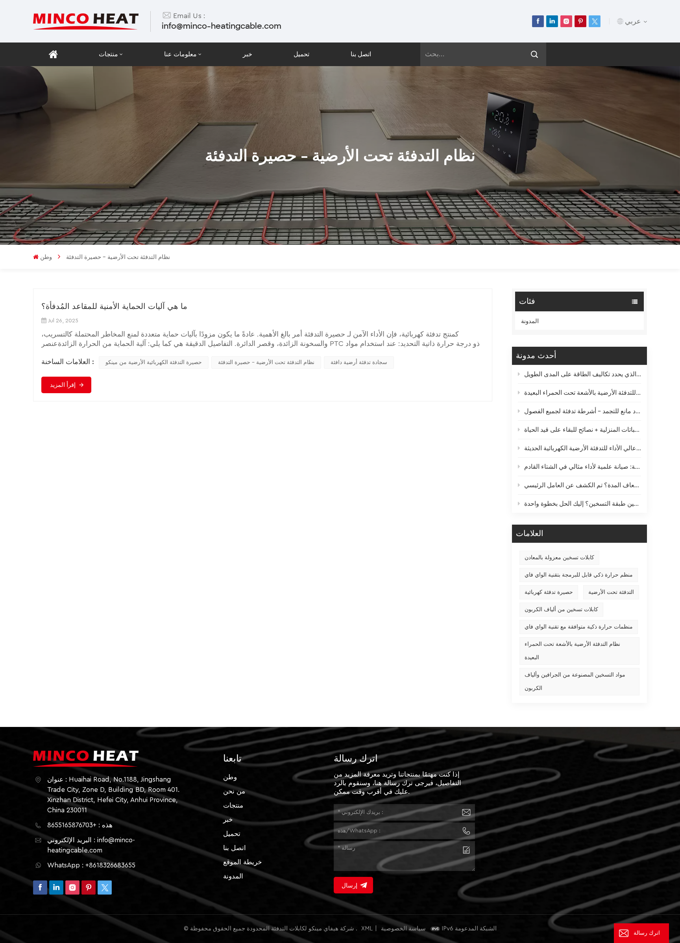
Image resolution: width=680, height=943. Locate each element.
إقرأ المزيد (63, 385)
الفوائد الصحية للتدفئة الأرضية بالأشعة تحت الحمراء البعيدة (582, 393)
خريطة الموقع (242, 862)
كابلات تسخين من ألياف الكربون (561, 609)
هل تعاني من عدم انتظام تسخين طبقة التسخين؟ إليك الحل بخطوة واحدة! (582, 504)
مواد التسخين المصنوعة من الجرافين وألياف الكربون (575, 681)
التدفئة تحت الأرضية (611, 592)
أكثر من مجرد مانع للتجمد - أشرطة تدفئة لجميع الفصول (582, 411)
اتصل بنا (361, 54)
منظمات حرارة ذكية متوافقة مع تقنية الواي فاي (579, 627)
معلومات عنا (180, 54)
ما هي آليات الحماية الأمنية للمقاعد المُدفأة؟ (114, 307)
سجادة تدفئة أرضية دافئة (359, 362)
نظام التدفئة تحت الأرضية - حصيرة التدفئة (266, 362)
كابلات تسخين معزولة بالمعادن (559, 557)
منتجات (108, 54)
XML (367, 929)
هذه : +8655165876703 (80, 825)
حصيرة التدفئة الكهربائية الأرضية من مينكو (153, 362)
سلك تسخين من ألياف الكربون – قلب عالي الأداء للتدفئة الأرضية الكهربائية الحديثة (582, 448)
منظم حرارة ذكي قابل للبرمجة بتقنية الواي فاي (579, 575)
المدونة (530, 321)
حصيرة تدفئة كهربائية (549, 592)
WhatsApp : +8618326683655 (91, 865)
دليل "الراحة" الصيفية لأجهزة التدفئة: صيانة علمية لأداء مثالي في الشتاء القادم (582, 467)
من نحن (234, 791)
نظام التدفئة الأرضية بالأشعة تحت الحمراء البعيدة (572, 651)
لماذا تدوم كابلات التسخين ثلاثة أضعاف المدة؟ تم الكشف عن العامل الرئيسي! (582, 485)
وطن (46, 257)
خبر (247, 54)
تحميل (301, 54)
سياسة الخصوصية (403, 929)
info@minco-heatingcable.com (221, 26)
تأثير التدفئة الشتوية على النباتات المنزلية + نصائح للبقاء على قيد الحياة (582, 430)
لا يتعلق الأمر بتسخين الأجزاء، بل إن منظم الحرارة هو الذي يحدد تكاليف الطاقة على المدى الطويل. (582, 374)
